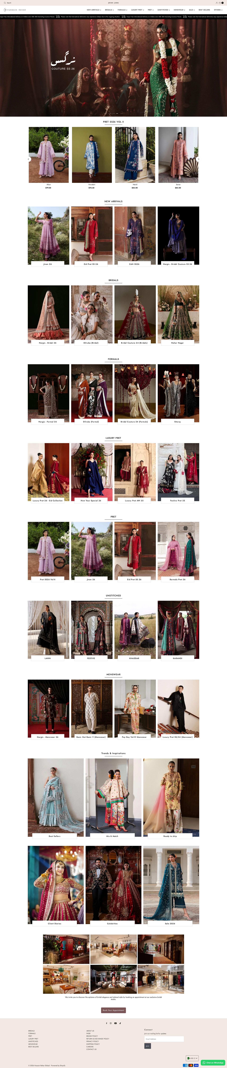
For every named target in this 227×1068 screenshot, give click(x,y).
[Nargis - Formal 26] (48, 393)
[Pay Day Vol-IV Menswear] (135, 709)
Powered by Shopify (58, 1065)
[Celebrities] (113, 885)
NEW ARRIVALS (93, 10)
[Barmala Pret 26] (178, 551)
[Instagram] (110, 1023)
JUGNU (116, 3)
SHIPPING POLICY (93, 1044)
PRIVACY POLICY (92, 1041)
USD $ (192, 1058)
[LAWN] (48, 630)
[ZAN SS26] (135, 236)
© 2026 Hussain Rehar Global (39, 1065)
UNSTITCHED (163, 10)
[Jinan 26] (48, 236)
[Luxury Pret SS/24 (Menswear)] (178, 709)
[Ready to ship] (171, 797)
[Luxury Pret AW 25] (135, 472)
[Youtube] (115, 1023)
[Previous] (28, 159)
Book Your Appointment (113, 1010)
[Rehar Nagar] (178, 314)
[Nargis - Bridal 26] (48, 314)
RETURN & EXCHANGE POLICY (97, 1039)
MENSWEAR (179, 10)
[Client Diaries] (56, 885)
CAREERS (89, 1047)
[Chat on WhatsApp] (213, 1063)
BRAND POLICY (92, 1036)
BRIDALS (109, 10)
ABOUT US (90, 1031)
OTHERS (217, 10)
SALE (191, 10)
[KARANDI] (178, 630)
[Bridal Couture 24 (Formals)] (135, 393)
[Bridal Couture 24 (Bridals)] (135, 314)
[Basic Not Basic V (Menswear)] (92, 709)
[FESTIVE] (92, 630)
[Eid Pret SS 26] (92, 236)
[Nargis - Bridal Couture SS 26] (178, 236)
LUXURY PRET (137, 10)
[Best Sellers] (56, 797)
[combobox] (39, 2)
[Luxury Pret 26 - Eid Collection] (48, 472)
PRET (150, 10)
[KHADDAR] (135, 630)
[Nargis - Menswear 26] (48, 709)
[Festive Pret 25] (178, 472)
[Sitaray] (178, 393)
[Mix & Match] (113, 797)
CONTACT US (91, 1049)
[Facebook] (106, 1023)
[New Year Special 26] (92, 472)
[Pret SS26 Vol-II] (48, 551)
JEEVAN (110, 3)
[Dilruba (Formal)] (92, 393)
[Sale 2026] (171, 885)
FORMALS (122, 10)
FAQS (88, 1033)
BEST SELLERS (204, 10)
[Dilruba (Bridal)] (92, 314)
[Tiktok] (120, 1023)
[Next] (198, 159)
